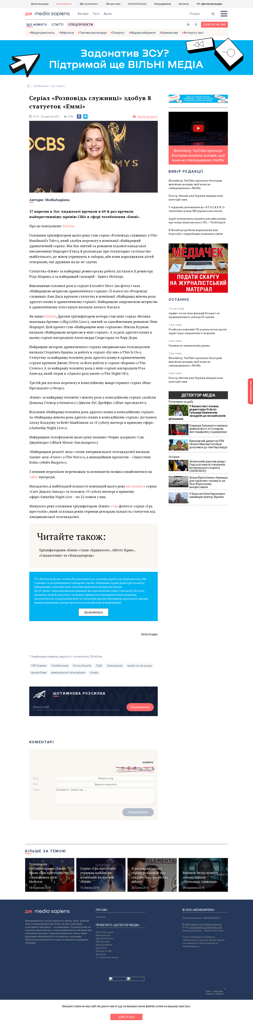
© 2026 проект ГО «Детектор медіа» (202, 924)
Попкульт (118, 32)
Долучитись (93, 612)
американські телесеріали (68, 672)
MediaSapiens (64, 4)
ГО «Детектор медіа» (209, 4)
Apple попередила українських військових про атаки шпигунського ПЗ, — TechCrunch (197, 220)
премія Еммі (38, 672)
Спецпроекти (80, 24)
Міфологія (67, 32)
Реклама (100, 917)
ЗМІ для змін (113, 4)
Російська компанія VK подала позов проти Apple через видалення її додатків (198, 331)
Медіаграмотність (43, 32)
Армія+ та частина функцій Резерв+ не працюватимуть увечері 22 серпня (194, 315)
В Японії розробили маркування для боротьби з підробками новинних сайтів (196, 232)
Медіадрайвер (162, 4)
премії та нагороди (139, 665)
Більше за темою (45, 851)
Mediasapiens (103, 935)
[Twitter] (85, 116)
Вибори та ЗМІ (103, 951)
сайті (33, 476)
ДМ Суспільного (89, 4)
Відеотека (101, 948)
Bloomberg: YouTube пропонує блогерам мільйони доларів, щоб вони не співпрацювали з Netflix (195, 184)
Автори (83, 14)
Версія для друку (147, 116)
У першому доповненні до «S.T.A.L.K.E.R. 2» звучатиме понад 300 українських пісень (197, 209)
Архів (108, 14)
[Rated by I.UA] (117, 979)
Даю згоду (126, 1016)
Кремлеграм (169, 32)
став (114, 506)
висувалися (135, 486)
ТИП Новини (38, 665)
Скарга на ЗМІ (214, 24)
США (99, 665)
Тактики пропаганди (93, 32)
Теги (96, 14)
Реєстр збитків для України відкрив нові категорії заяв (196, 197)
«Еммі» (94, 672)
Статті (57, 24)
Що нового (36, 24)
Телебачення (40, 86)
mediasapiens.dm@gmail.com (205, 927)
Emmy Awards (82, 665)
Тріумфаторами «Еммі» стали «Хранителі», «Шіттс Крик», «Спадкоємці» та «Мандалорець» (87, 553)
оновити (147, 762)
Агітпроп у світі (193, 32)
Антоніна (184, 4)
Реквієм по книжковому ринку (189, 345)
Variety (68, 226)
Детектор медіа (39, 4)
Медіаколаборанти (143, 32)
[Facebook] (79, 116)
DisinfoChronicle (137, 4)
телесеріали (115, 665)
